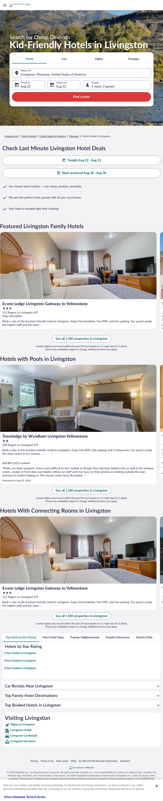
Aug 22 (26, 86)
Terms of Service (35, 797)
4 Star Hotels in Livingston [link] (20, 660)
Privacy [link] (34, 761)
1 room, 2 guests (102, 86)
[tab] (29, 59)
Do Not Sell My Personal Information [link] (98, 761)
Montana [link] (74, 136)
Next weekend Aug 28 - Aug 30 (84, 173)
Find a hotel (81, 96)
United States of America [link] (53, 136)
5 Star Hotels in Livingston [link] (20, 653)
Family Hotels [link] (29, 136)
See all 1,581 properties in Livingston (81, 338)
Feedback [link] (125, 761)
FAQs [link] (73, 761)
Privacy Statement (14, 797)
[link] (81, 725)
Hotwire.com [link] (11, 136)
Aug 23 (61, 86)
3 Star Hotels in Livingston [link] (20, 668)
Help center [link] (62, 761)
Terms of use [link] (47, 761)
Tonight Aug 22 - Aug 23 (84, 160)
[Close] (156, 786)
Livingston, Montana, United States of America (53, 74)
